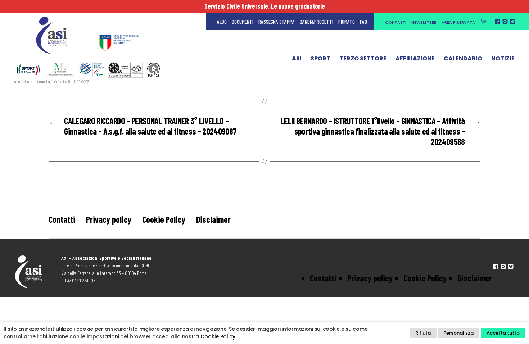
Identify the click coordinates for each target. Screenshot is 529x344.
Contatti (395, 22)
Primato (346, 21)
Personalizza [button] (458, 333)
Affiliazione (415, 58)
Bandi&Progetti (316, 21)
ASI (297, 58)
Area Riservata (458, 22)
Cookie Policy (163, 219)
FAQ (363, 21)
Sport (320, 58)
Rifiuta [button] (423, 333)
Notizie (503, 58)
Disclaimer (213, 219)
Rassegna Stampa (276, 21)
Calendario (463, 58)
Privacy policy (108, 219)
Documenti (242, 21)
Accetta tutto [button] (503, 333)
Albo (222, 21)
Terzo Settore (362, 58)
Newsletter (424, 22)
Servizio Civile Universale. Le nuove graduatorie (264, 6)
